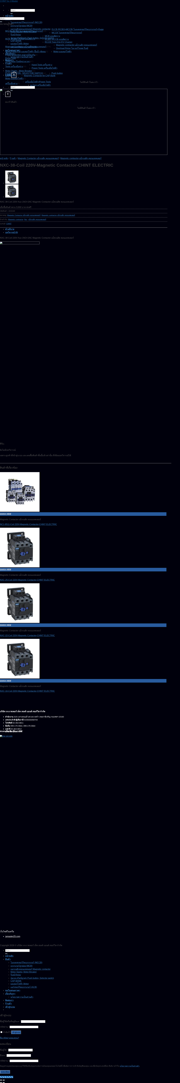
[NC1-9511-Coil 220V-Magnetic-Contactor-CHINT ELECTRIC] (20, 511)
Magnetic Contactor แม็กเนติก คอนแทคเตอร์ (25, 47)
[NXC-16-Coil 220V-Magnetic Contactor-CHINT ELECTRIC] (20, 678)
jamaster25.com (12, 936)
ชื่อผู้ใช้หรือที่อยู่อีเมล (10, 1021)
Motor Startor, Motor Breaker (24, 972)
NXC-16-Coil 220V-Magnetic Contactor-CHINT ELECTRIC (27, 691)
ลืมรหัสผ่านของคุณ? (9, 1038)
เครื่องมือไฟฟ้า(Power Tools (38, 82)
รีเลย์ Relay (16, 35)
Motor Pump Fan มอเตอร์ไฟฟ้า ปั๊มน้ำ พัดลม (25, 51)
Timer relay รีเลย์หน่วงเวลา (17, 61)
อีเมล (3, 1055)
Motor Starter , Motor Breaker (18, 71)
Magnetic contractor (15, 219)
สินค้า (8, 959)
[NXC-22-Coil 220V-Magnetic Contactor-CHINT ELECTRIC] (20, 622)
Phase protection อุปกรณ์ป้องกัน (20, 55)
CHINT (8, 224)
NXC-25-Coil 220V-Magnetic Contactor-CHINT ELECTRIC (27, 580)
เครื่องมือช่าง (11, 83)
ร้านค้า (8, 63)
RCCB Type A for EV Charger (58, 42)
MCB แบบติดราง (52, 36)
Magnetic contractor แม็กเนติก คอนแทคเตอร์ (76, 45)
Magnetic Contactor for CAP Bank (39, 75)
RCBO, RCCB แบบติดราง (57, 39)
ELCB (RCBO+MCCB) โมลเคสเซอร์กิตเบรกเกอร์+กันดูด (78, 29)
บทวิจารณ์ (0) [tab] (11, 232)
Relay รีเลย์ (10, 58)
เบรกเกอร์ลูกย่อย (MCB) (21, 26)
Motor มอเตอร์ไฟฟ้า (62, 51)
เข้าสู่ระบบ (16, 1032)
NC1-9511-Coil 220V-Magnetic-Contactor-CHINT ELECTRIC (28, 524)
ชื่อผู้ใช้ (4, 1050)
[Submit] (12, 13)
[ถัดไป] (4, 1082)
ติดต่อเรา (9, 1000)
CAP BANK (16, 41)
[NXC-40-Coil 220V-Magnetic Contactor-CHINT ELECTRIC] (11, 183)
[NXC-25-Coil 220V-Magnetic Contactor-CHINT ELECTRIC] (20, 566)
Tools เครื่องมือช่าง (14, 66)
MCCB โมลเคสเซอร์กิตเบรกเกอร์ (67, 33)
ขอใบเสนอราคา (12, 990)
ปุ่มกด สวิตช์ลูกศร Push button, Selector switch (32, 978)
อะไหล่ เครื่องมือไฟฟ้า (40, 85)
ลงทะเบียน (5, 1072)
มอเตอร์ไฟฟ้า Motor (20, 44)
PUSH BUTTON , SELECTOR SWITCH (24, 73)
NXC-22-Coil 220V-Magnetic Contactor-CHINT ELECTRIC (27, 635)
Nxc (25, 219)
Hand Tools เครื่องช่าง (42, 65)
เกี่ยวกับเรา (10, 994)
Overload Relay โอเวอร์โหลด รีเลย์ (72, 48)
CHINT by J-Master (9, 1)
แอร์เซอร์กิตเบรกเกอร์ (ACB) (24, 987)
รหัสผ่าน (4, 1027)
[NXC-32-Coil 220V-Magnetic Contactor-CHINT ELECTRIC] (11, 197)
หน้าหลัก (9, 16)
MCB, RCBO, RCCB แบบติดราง (20, 39)
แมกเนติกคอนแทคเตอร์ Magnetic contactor (30, 29)
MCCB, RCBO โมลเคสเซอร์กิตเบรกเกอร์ (24, 31)
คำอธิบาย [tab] (9, 229)
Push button (57, 73)
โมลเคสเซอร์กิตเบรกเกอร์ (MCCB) (26, 22)
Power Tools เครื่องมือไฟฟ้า (44, 68)
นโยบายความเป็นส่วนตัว (22, 57)
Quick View (5, 514)
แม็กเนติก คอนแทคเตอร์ (37, 219)
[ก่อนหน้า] (1, 1082)
